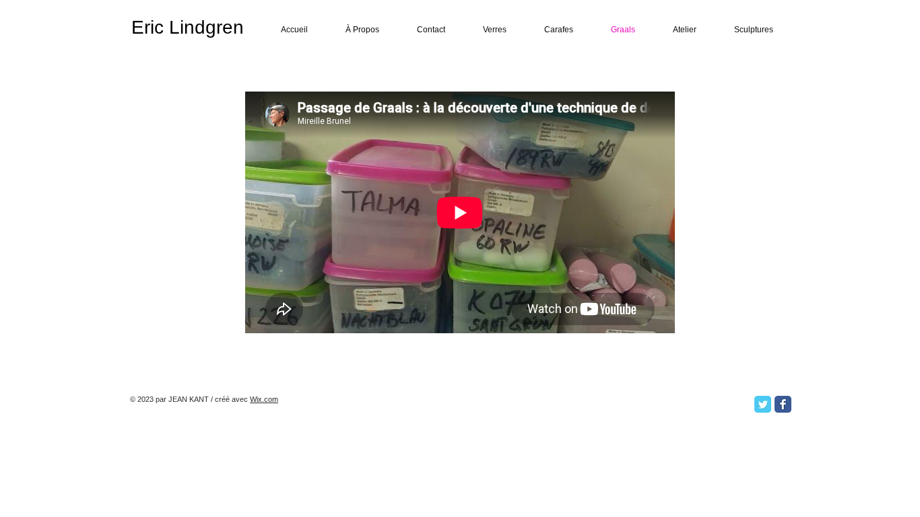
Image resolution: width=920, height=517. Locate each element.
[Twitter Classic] (762, 404)
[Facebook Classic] (783, 404)
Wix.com (264, 399)
